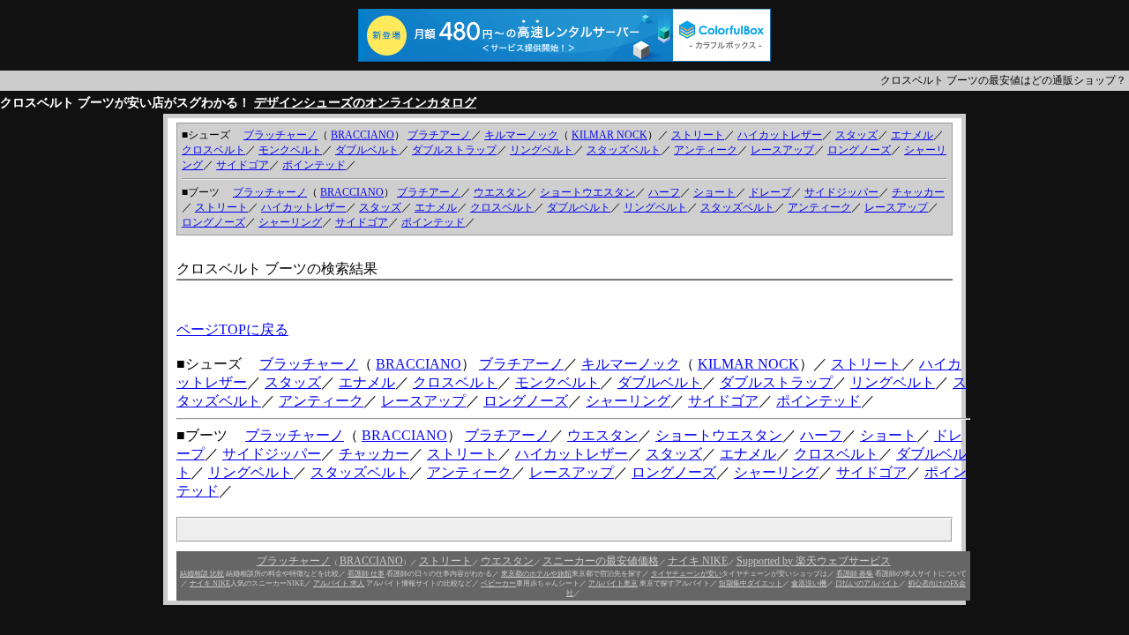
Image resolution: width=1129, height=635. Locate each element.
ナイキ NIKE (698, 561)
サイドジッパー (841, 192)
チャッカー (918, 192)
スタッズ (856, 135)
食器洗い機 (808, 583)
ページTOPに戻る (232, 329)
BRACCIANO (362, 135)
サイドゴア (242, 165)
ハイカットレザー (779, 135)
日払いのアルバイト (867, 583)
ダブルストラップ (454, 150)
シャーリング (290, 222)
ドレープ (770, 192)
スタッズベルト (624, 150)
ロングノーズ (859, 150)
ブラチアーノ (439, 135)
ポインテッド (314, 165)
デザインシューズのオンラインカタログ (365, 102)
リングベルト (541, 150)
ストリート (697, 135)
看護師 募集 (854, 574)
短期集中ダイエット (750, 583)
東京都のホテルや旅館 (536, 574)
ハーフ (664, 192)
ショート (714, 192)
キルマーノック (521, 135)
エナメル (912, 135)
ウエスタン (500, 192)
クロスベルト (213, 150)
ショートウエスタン (587, 192)
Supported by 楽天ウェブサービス (813, 561)
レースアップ (782, 150)
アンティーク (705, 150)
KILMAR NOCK (609, 135)
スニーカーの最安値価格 (600, 561)
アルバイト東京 (613, 583)
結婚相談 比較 (202, 574)
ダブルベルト (367, 150)
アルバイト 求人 (338, 583)
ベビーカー (498, 583)
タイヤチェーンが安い (686, 574)
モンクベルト (290, 150)
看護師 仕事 (366, 574)
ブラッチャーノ (280, 135)
